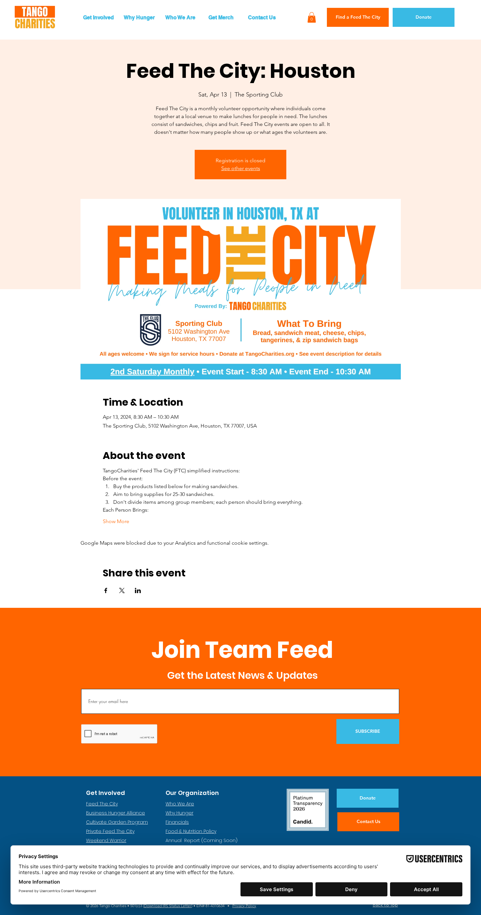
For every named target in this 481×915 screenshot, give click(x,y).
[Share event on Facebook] (106, 590)
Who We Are (180, 804)
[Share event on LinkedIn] (138, 590)
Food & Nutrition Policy (191, 831)
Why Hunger (179, 813)
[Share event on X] (122, 590)
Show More (116, 521)
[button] (98, 17)
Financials (177, 822)
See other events (240, 168)
